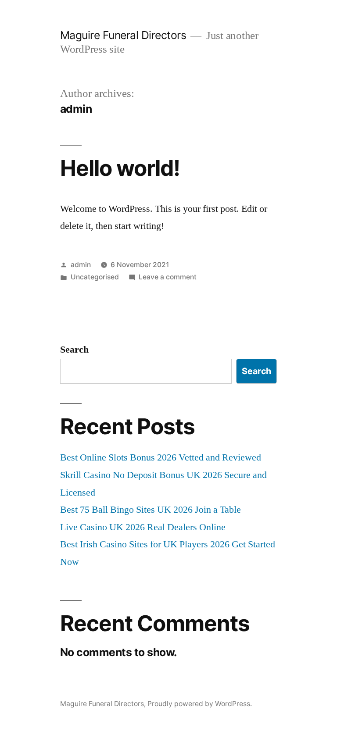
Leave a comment (168, 277)
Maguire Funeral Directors (123, 35)
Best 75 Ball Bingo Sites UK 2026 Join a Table (150, 509)
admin (81, 265)
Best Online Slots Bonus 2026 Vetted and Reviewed (160, 457)
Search (74, 349)
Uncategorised (95, 277)
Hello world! (120, 168)
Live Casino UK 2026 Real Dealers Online (143, 527)
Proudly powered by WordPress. (199, 704)
